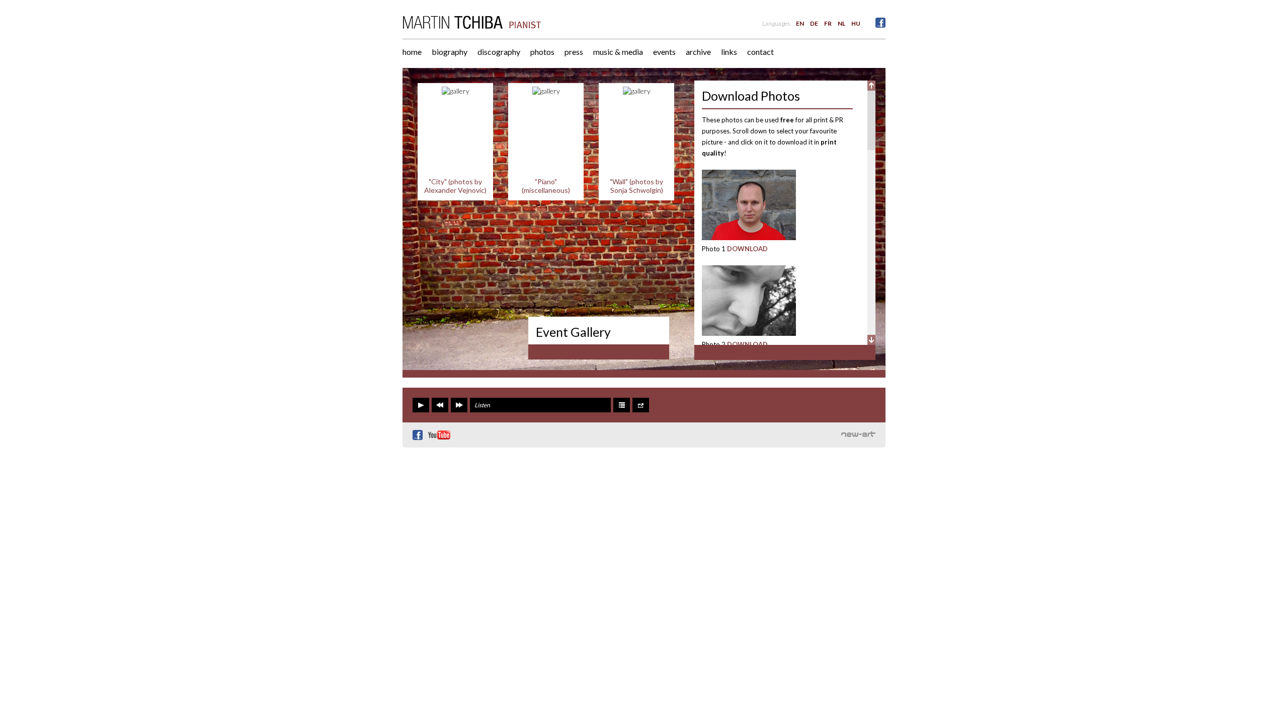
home (412, 51)
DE (814, 23)
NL (841, 23)
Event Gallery (573, 331)
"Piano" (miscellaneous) (546, 185)
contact (760, 51)
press (574, 51)
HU (855, 23)
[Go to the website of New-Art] (858, 434)
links (729, 51)
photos (542, 51)
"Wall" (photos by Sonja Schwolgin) (636, 185)
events (664, 51)
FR (828, 23)
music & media (618, 51)
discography (498, 51)
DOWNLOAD (747, 249)
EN (800, 23)
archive (698, 51)
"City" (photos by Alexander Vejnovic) (455, 185)
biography (449, 51)
